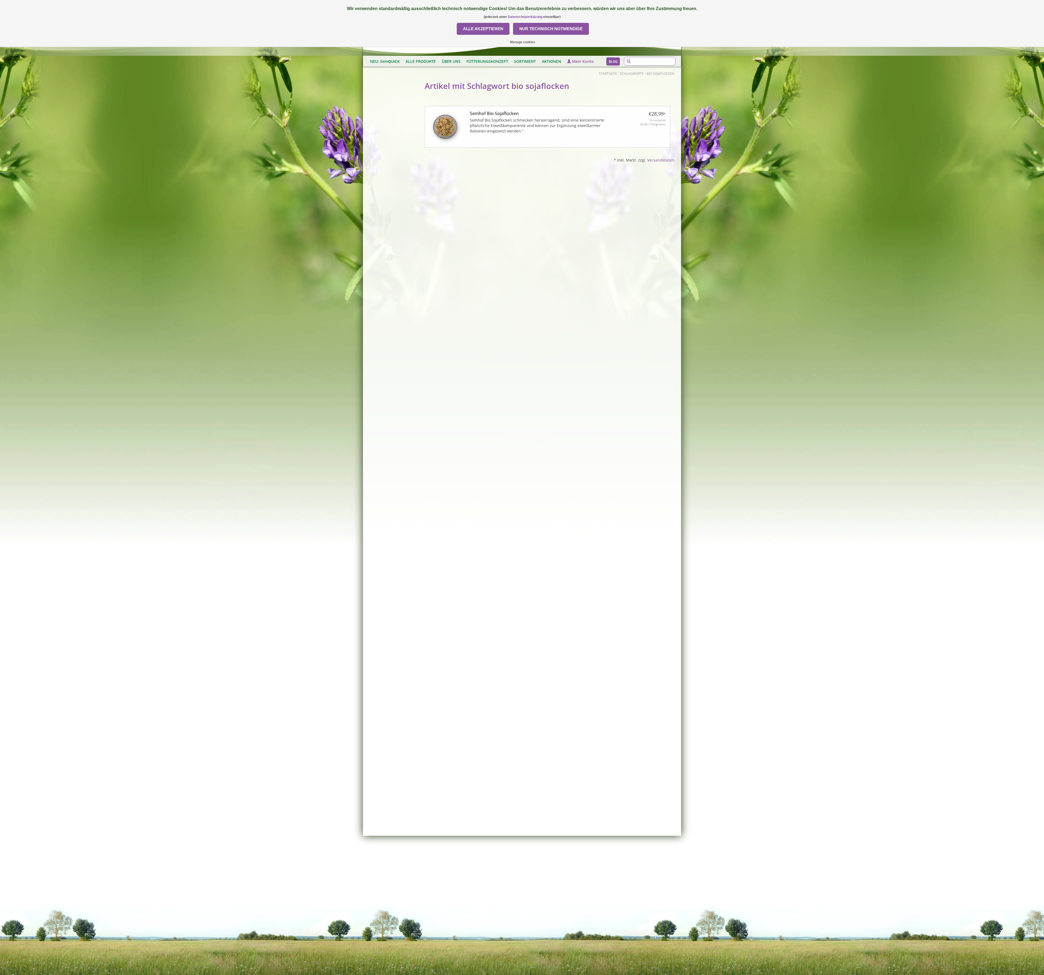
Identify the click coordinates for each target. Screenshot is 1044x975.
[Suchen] (628, 61)
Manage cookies (522, 42)
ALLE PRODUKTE (421, 61)
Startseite (608, 73)
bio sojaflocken (660, 73)
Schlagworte (632, 73)
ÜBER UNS (451, 61)
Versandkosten (660, 160)
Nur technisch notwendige (551, 28)
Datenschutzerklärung (525, 17)
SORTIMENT (525, 61)
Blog (613, 61)
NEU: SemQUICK (385, 61)
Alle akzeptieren (483, 28)
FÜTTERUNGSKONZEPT (487, 61)
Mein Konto (582, 61)
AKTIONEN (551, 61)
